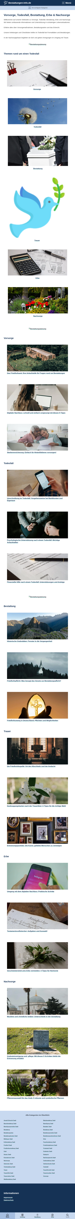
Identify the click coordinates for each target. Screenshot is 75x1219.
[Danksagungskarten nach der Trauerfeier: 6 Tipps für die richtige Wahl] (37, 803)
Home (7, 1217)
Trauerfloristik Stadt (48, 1170)
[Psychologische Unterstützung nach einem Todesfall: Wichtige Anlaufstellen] (37, 538)
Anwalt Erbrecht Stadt (10, 1120)
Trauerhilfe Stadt (8, 1173)
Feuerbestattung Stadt (49, 1142)
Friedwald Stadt (47, 1148)
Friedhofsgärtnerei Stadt (50, 1145)
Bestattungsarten (8, 1133)
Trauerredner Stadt (9, 1176)
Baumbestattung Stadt (10, 1123)
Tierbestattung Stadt (9, 1167)
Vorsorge (22, 1217)
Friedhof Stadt (8, 1145)
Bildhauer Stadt (8, 1139)
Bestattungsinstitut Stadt (50, 1133)
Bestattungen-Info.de (19, 3)
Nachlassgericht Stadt (49, 1157)
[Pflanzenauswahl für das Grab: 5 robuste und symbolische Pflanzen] (37, 1096)
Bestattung (37, 1217)
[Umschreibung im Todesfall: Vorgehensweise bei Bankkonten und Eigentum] (37, 496)
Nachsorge (7, 1160)
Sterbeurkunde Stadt (49, 1163)
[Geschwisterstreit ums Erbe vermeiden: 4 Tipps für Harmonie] (37, 968)
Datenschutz (9, 1200)
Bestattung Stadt (48, 1129)
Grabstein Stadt (47, 1151)
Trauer (5, 1170)
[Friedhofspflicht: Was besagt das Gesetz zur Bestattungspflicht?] (37, 678)
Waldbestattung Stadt (10, 1179)
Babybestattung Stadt (49, 1120)
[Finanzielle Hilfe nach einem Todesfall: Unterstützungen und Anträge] (37, 580)
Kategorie (46, 1154)
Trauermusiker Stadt (49, 1173)
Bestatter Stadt (47, 1126)
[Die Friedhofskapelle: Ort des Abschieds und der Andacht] (37, 764)
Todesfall (45, 1167)
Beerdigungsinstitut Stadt (11, 1126)
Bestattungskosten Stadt (10, 1136)
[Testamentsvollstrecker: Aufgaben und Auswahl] (37, 929)
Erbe (52, 1217)
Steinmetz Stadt (8, 1163)
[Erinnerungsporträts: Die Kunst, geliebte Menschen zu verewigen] (37, 843)
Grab (5, 1151)
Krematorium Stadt (9, 1157)
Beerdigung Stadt (48, 1123)
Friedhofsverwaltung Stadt (11, 1148)
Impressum (8, 1197)
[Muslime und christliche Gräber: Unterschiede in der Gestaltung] (37, 1014)
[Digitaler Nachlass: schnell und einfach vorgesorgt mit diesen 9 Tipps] (37, 410)
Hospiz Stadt (7, 1154)
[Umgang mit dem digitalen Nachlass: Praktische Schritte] (37, 889)
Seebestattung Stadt (49, 1160)
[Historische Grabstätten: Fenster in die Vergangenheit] (37, 639)
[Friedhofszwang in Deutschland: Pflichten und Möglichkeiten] (37, 718)
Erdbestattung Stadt (9, 1142)
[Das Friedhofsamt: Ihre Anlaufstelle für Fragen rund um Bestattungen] (37, 371)
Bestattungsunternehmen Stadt (52, 1136)
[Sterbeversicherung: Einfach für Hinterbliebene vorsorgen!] (37, 450)
